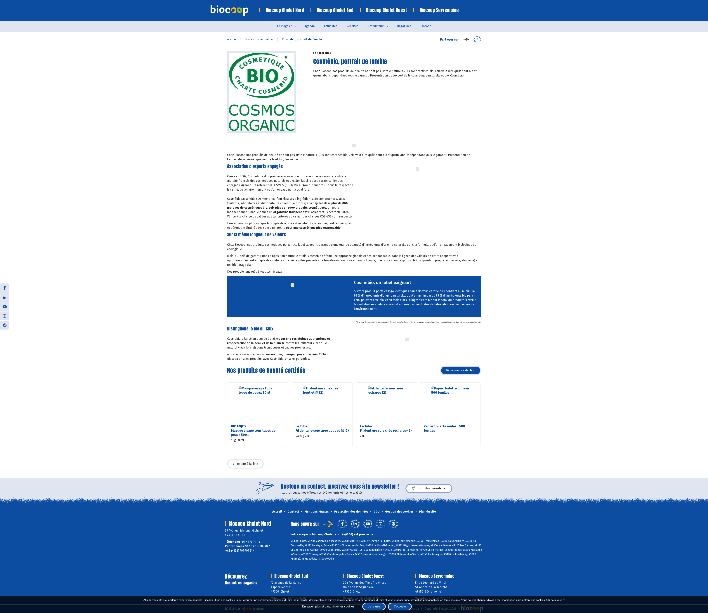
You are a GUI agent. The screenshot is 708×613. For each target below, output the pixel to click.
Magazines (404, 26)
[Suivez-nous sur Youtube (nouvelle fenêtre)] (4, 306)
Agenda (309, 26)
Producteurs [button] (376, 26)
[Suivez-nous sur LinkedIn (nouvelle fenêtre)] (4, 297)
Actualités (330, 26)
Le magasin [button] (284, 26)
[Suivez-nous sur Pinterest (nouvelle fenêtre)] (4, 325)
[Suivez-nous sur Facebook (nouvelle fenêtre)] (4, 288)
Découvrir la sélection (460, 370)
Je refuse (374, 606)
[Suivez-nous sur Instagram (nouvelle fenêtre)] (4, 315)
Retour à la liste (247, 464)
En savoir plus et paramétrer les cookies (328, 606)
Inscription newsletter (432, 488)
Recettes (352, 26)
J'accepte (400, 606)
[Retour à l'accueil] (235, 10)
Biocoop (425, 26)
